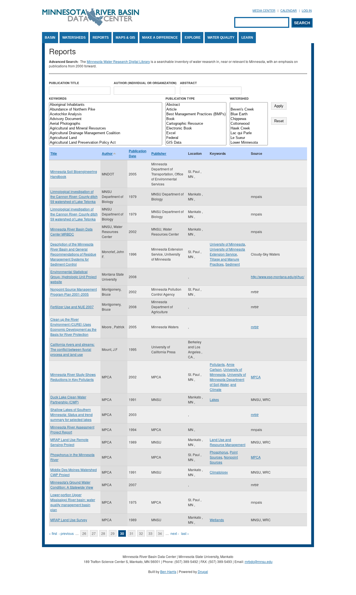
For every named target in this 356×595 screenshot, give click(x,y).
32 (141, 533)
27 (94, 533)
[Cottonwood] (249, 123)
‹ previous (66, 533)
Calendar (288, 10)
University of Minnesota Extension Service (227, 251)
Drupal (203, 571)
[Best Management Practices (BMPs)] (196, 114)
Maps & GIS (125, 38)
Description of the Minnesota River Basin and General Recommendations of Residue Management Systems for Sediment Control (73, 254)
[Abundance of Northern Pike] (105, 109)
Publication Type (180, 98)
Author (107, 153)
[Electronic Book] (196, 128)
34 (160, 533)
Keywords (57, 98)
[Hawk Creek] (249, 128)
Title (53, 153)
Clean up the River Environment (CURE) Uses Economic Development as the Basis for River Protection (73, 327)
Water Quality (220, 38)
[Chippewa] (249, 119)
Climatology (219, 472)
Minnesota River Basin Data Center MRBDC (71, 231)
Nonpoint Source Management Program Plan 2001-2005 (73, 292)
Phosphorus (219, 452)
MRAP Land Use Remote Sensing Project (69, 442)
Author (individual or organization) (145, 83)
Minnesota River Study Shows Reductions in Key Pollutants (73, 377)
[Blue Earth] (249, 114)
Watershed (239, 98)
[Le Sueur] (249, 138)
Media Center (264, 10)
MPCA (256, 376)
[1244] (249, 104)
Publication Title (64, 83)
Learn (247, 38)
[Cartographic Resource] (196, 123)
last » (185, 533)
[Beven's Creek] (249, 109)
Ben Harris (168, 571)
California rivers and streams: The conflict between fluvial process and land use (72, 349)
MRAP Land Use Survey (68, 519)
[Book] (196, 119)
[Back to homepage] (90, 24)
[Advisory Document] (105, 119)
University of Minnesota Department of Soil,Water (228, 379)
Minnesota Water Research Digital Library (118, 61)
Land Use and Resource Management (227, 442)
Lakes (214, 399)
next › (174, 533)
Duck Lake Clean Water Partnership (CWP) (68, 399)
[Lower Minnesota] (249, 142)
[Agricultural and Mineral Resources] (105, 128)
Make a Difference (160, 38)
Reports (101, 38)
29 (113, 533)
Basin (50, 38)
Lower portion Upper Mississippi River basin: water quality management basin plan (72, 502)
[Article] (196, 109)
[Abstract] (196, 104)
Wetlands (217, 519)
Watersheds (74, 38)
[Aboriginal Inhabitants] (105, 104)
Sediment (232, 264)
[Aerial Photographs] (105, 123)
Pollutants (217, 364)
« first (53, 533)
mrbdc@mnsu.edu (259, 561)
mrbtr (255, 326)
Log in (307, 10)
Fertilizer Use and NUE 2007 (72, 306)
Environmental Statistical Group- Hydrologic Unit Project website (73, 276)
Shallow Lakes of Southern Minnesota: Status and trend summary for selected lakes (71, 414)
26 (84, 533)
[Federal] (196, 138)
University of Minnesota (227, 244)
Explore (193, 38)
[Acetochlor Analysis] (105, 114)
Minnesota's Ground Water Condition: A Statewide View (71, 484)
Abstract (188, 83)
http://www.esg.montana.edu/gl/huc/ (277, 276)
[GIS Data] (196, 142)
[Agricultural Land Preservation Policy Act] (105, 142)
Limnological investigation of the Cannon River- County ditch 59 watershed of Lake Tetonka (74, 196)
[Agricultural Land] (105, 138)
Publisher (158, 153)
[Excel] (196, 133)
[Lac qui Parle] (249, 133)
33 (150, 533)
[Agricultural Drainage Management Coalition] (105, 133)
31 (132, 533)
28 (103, 533)
